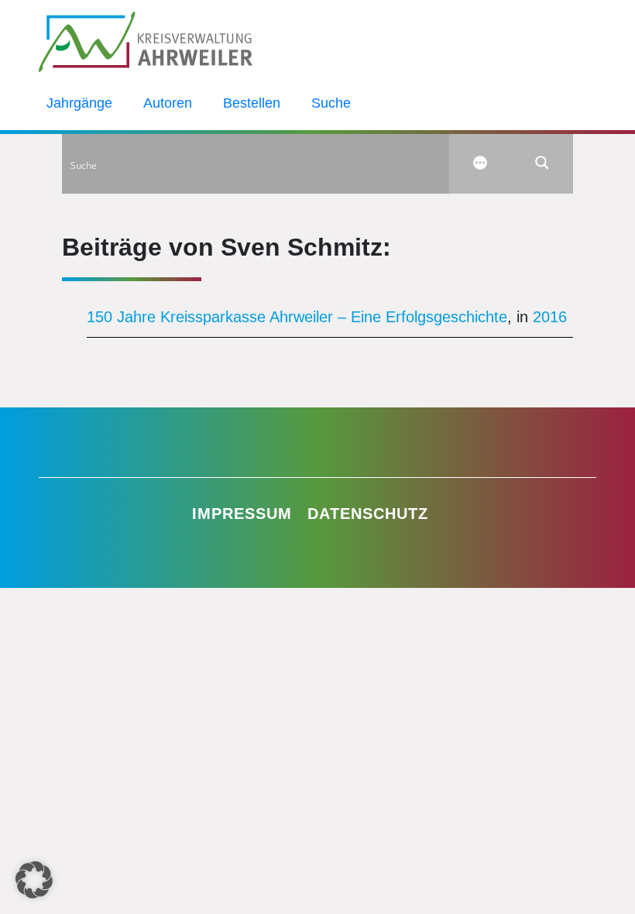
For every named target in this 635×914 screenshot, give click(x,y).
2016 (550, 316)
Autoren (167, 103)
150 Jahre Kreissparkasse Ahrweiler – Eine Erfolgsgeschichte (297, 316)
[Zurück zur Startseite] (145, 40)
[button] (34, 880)
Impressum (242, 513)
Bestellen (251, 103)
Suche (331, 103)
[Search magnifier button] (542, 163)
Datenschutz (367, 513)
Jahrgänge (79, 103)
